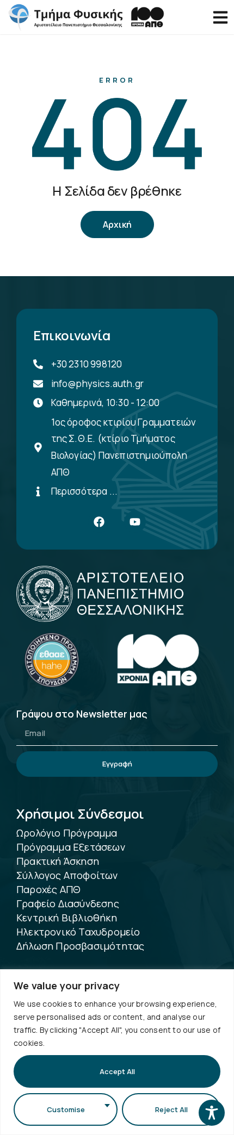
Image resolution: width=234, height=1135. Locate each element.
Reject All (171, 1109)
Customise (66, 1109)
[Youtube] (135, 522)
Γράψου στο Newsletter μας (81, 714)
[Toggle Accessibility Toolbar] (212, 1113)
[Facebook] (99, 522)
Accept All (117, 1071)
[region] (117, 1052)
